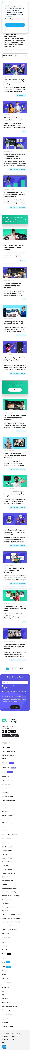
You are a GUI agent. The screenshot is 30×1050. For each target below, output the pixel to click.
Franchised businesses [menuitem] (8, 800)
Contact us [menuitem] (5, 978)
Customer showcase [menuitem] (7, 1026)
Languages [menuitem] (5, 1036)
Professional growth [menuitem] (7, 880)
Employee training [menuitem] (7, 869)
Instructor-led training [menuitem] (8, 925)
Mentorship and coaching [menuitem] (9, 892)
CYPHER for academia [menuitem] (8, 759)
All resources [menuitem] (5, 987)
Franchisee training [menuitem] (7, 862)
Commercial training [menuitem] (7, 858)
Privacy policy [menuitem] (5, 1039)
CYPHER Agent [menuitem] (8, 767)
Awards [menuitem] (4, 958)
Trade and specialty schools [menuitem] (9, 834)
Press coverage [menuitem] (6, 1010)
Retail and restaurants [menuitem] (8, 815)
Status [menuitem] (3, 1042)
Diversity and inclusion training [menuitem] (10, 895)
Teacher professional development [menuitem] (11, 918)
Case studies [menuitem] (5, 1022)
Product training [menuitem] (6, 899)
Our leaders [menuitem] (5, 949)
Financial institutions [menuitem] (7, 796)
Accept (15, 24)
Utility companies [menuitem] (6, 823)
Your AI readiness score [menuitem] (8, 751)
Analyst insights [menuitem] (6, 1002)
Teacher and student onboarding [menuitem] (11, 922)
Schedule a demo (15, 390)
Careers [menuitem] (6, 954)
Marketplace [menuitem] (5, 776)
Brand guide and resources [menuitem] (9, 1006)
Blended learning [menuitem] (6, 910)
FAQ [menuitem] (3, 995)
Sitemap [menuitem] (14, 1039)
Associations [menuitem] (5, 792)
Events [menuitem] (6, 966)
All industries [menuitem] (5, 789)
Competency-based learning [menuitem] (9, 929)
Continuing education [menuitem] (8, 907)
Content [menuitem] (7, 772)
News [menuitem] (5, 962)
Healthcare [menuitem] (5, 804)
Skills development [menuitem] (7, 877)
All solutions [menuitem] (5, 843)
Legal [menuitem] (13, 1036)
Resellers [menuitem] (4, 974)
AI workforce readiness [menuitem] (8, 873)
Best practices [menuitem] (6, 1019)
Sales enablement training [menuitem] (9, 888)
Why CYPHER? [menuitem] (6, 942)
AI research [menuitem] (5, 998)
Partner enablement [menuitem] (7, 854)
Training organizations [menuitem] (8, 819)
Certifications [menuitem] (5, 933)
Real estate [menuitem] (5, 811)
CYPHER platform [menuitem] (6, 747)
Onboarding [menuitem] (5, 865)
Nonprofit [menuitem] (4, 807)
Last (21, 669)
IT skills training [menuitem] (6, 903)
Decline (15, 29)
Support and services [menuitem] (8, 780)
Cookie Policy (8, 16)
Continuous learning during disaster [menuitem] (12, 914)
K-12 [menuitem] (3, 826)
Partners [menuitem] (4, 971)
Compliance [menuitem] (5, 884)
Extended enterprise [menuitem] (7, 847)
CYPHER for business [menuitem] (8, 755)
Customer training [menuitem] (7, 850)
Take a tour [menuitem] (8, 763)
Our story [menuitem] (4, 946)
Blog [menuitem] (3, 991)
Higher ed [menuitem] (4, 830)
